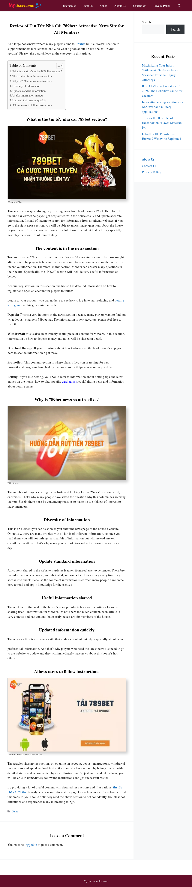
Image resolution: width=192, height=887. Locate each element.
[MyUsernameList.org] (25, 5)
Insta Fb (88, 5)
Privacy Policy (162, 5)
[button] (179, 5)
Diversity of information (26, 86)
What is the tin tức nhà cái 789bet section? (37, 71)
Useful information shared (27, 95)
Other (103, 5)
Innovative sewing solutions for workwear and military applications (162, 107)
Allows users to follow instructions (32, 105)
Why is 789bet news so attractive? (32, 81)
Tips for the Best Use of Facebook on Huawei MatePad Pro (162, 123)
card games (69, 381)
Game (15, 811)
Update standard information (29, 91)
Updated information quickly (29, 100)
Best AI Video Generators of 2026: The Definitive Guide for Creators (162, 91)
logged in (31, 844)
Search (146, 22)
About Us (120, 5)
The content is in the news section (32, 76)
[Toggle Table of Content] (57, 66)
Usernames (69, 5)
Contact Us (139, 5)
